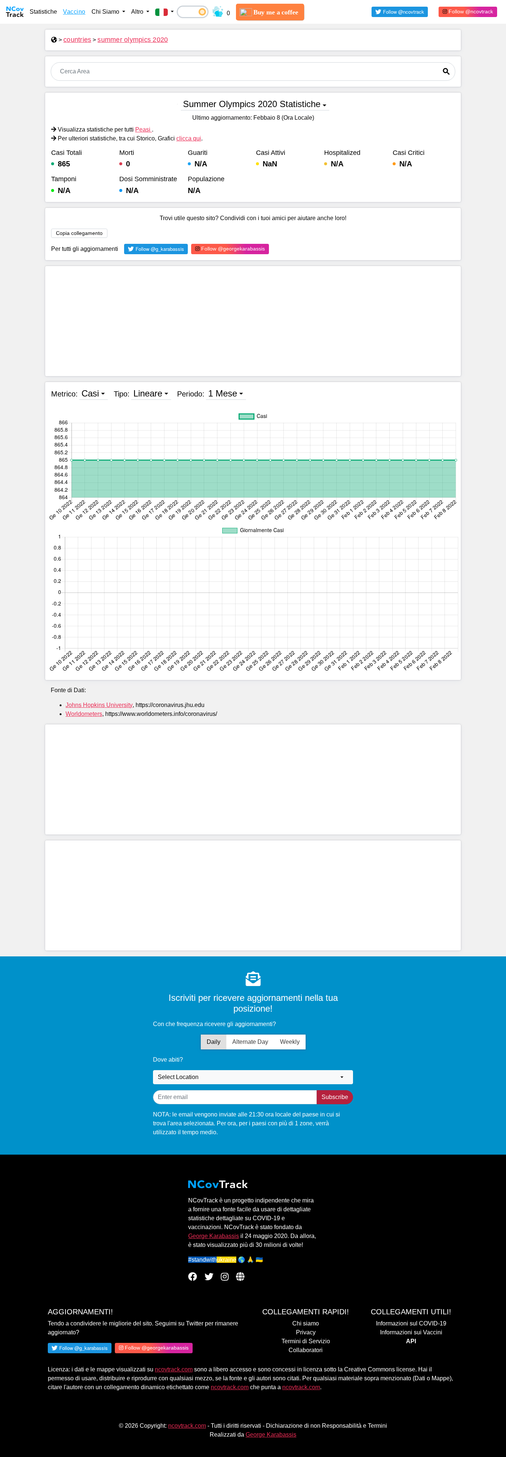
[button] (164, 11)
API (411, 1341)
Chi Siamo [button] (106, 12)
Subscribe (335, 1097)
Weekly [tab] (290, 1042)
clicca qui (188, 138)
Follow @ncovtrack (470, 11)
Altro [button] (138, 12)
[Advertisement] (253, 321)
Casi (90, 393)
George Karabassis (213, 1236)
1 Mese (222, 393)
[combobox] (253, 1077)
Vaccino (74, 12)
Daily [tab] (213, 1042)
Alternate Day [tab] (250, 1042)
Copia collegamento (79, 233)
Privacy (306, 1332)
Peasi (143, 129)
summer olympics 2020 (132, 39)
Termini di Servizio (306, 1341)
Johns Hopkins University (99, 705)
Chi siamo (305, 1323)
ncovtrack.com (174, 1369)
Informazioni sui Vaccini (411, 1332)
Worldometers (84, 714)
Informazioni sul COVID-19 (411, 1323)
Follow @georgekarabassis (232, 249)
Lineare (147, 393)
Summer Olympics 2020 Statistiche (251, 104)
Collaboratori (306, 1350)
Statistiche (43, 12)
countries (77, 39)
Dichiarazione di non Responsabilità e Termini (326, 1426)
